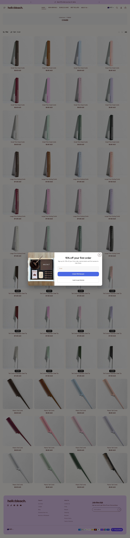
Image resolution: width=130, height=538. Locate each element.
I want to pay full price (78, 280)
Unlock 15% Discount (78, 274)
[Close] (99, 254)
